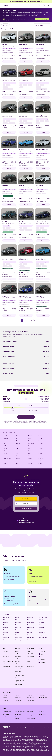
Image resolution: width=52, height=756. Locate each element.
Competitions (6, 714)
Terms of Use (41, 711)
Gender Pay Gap (30, 666)
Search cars (5, 651)
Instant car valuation (7, 666)
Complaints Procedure (8, 716)
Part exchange (6, 656)
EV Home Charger (19, 684)
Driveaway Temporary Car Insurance (19, 681)
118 (31, 320)
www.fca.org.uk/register (11, 744)
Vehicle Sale (41, 716)
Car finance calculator (7, 663)
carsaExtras (17, 658)
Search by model (6, 653)
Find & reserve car (6, 668)
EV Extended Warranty (20, 668)
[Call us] (44, 5)
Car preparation (30, 656)
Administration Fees (7, 711)
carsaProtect (17, 661)
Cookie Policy (18, 714)
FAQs (28, 658)
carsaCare (17, 651)
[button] (48, 5)
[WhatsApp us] (41, 5)
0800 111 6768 (33, 744)
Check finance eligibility (42, 19)
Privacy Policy (30, 715)
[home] (6, 727)
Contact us (29, 668)
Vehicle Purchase (42, 714)
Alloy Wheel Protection (20, 677)
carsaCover (17, 653)
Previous (18, 320)
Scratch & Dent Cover (19, 675)
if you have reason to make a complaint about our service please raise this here (27, 739)
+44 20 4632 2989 (9, 579)
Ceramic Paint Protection (18, 672)
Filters (6, 25)
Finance (4, 658)
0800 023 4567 (41, 742)
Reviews (28, 661)
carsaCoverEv (18, 656)
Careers (28, 663)
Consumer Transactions (20, 711)
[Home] (6, 5)
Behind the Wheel (30, 653)
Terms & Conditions (31, 718)
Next (35, 320)
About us (28, 651)
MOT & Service (18, 663)
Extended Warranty (19, 666)
